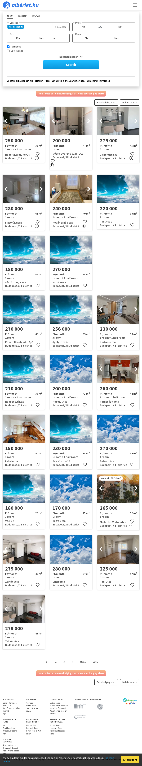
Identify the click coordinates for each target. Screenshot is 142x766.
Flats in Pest (31, 725)
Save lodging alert (106, 102)
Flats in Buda (55, 725)
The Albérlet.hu (32, 708)
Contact (29, 703)
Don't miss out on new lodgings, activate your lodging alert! (71, 93)
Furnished (16, 46)
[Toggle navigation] (134, 5)
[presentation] (6, 121)
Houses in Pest (32, 728)
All (4, 725)
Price (78, 22)
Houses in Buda (56, 728)
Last (95, 661)
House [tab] (22, 16)
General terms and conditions (10, 704)
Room (78, 34)
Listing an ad (55, 703)
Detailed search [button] (69, 56)
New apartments (9, 745)
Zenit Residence (9, 728)
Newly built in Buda (57, 731)
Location (14, 22)
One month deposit (10, 748)
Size (12, 34)
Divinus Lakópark (10, 731)
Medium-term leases (11, 751)
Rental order (31, 705)
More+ (5, 714)
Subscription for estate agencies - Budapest (59, 706)
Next (83, 661)
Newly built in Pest (33, 731)
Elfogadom (130, 759)
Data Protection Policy (11, 708)
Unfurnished (17, 50)
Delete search (129, 102)
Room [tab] (36, 16)
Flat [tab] (10, 16)
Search (71, 64)
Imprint (6, 711)
